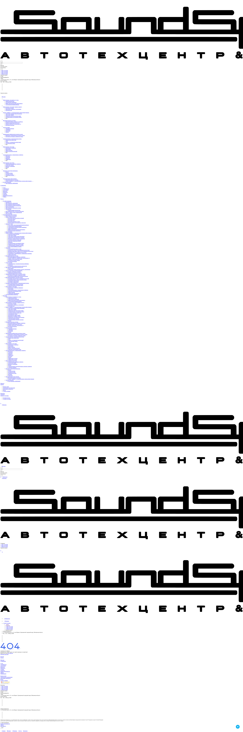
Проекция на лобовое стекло (14, 316)
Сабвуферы (10, 329)
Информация (3, 673)
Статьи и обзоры (6, 391)
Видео (4, 390)
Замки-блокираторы (12, 228)
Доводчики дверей (12, 235)
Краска (9, 369)
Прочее (9, 320)
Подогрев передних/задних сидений (16, 218)
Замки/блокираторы (12, 298)
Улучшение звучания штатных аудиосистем (17, 266)
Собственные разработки (13, 299)
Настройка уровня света (13, 282)
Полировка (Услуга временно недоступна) (17, 252)
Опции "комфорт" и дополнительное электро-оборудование (19, 233)
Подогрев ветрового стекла (14, 221)
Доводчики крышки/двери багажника (16, 236)
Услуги (2, 657)
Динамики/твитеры (12, 328)
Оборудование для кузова (11, 286)
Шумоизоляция (9, 231)
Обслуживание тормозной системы (13, 207)
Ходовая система (11, 372)
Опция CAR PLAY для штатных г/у (16, 325)
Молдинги (10, 351)
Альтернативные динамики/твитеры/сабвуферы (18, 263)
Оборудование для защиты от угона (13, 296)
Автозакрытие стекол (12, 314)
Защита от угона (9, 223)
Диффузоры (10, 355)
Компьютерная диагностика (14, 210)
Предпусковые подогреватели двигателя (17, 222)
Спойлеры (10, 352)
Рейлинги (10, 353)
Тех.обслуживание (7, 201)
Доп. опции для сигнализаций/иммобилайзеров (18, 225)
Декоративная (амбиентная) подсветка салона (16, 274)
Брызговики (10, 288)
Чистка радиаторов (10, 206)
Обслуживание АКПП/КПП (12, 203)
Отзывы (5, 193)
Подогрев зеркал (11, 219)
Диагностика (8, 209)
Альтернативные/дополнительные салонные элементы (20, 366)
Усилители (10, 264)
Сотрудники (5, 189)
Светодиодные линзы (12, 341)
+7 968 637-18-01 (4, 74)
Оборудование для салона (11, 215)
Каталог (2, 656)
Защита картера (11, 292)
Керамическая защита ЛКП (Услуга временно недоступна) (20, 251)
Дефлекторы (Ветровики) (13, 293)
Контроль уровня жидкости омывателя (16, 238)
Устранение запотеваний (13, 280)
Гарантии (5, 194)
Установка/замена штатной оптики (15, 284)
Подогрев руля (11, 220)
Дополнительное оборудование (10, 214)
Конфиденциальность (7, 195)
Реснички (10, 356)
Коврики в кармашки (12, 364)
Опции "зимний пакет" (11, 217)
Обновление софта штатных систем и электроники (19, 269)
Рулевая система (11, 371)
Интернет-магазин (4, 654)
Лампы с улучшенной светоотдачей (15, 340)
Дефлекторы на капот (12, 358)
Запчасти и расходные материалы (13, 368)
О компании (3, 661)
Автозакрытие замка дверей (14, 315)
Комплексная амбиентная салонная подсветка (18, 276)
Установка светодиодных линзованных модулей (18, 278)
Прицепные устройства (13, 344)
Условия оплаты (6, 397)
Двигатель (10, 375)
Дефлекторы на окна (12, 359)
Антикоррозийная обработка (12, 294)
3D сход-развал (9, 213)
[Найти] (2, 69)
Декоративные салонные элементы (15, 361)
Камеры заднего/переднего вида (15, 259)
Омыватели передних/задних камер (15, 244)
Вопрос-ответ (6, 386)
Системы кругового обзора (14, 260)
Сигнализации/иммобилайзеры (15, 226)
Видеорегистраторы (12, 261)
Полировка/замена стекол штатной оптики (17, 279)
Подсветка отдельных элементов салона (16, 275)
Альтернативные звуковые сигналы (15, 245)
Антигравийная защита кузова (14, 249)
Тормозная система (12, 373)
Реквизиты (5, 192)
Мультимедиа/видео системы (12, 255)
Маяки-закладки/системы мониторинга (16, 229)
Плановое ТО (8, 202)
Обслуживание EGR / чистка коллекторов (15, 211)
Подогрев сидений (12, 303)
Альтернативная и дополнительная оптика (15, 336)
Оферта (4, 196)
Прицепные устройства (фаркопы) (15, 287)
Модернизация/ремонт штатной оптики (14, 277)
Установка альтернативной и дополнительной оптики (17, 283)
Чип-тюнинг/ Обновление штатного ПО (14, 267)
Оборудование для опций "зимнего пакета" (15, 302)
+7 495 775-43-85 (4, 72)
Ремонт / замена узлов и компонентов (14, 212)
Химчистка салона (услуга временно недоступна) (19, 250)
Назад (7, 624)
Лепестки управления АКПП (14, 241)
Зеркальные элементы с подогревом (16, 304)
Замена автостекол (12, 254)
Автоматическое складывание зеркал (16, 243)
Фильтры (10, 374)
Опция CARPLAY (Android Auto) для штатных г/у (19, 258)
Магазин (5, 295)
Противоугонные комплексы (14, 230)
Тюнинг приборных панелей (14, 271)
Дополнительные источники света (15, 285)
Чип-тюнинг (11, 268)
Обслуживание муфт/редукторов (13, 204)
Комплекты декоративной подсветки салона (17, 334)
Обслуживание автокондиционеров (13, 205)
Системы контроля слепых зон (14, 239)
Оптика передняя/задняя (13, 337)
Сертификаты (6, 188)
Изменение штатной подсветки (15, 272)
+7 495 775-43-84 (4, 70)
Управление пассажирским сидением (16, 237)
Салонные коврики (12, 367)
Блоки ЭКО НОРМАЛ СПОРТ (15, 246)
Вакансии (5, 191)
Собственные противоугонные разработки (17, 227)
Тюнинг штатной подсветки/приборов (14, 270)
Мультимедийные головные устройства (16, 256)
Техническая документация (9, 387)
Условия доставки (7, 399)
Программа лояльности (8, 389)
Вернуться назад (4, 653)
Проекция (10, 242)
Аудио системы (9, 262)
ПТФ (9, 339)
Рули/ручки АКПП (12, 363)
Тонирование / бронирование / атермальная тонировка (20, 253)
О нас (4, 187)
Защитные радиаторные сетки (14, 291)
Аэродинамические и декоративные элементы (18, 290)
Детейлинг (8, 247)
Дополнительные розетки (13, 234)
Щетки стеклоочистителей (14, 348)
